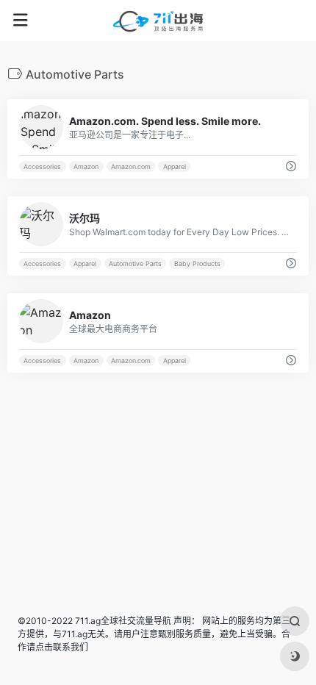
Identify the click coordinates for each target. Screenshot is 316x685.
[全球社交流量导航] (158, 20)
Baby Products (197, 263)
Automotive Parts (135, 263)
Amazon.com (131, 166)
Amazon (85, 166)
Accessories (42, 166)
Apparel (174, 166)
